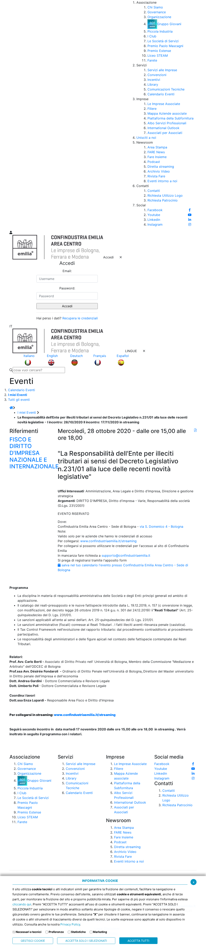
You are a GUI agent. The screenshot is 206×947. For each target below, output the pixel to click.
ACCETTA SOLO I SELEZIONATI (86, 940)
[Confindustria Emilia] (14, 115)
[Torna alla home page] (11, 408)
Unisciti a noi (146, 138)
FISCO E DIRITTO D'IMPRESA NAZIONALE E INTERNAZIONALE (34, 453)
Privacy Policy (70, 924)
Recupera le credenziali (80, 318)
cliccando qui (21, 904)
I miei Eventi (27, 412)
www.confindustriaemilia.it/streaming (108, 541)
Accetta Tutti (138, 940)
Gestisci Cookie (33, 940)
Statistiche (78, 932)
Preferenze (56, 932)
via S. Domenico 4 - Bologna (161, 526)
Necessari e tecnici (28, 932)
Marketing (100, 932)
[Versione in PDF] (195, 430)
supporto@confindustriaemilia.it (126, 555)
